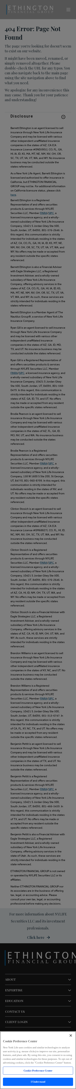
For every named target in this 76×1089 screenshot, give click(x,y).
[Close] (70, 1035)
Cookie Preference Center (38, 1070)
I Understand (38, 1081)
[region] (38, 1060)
